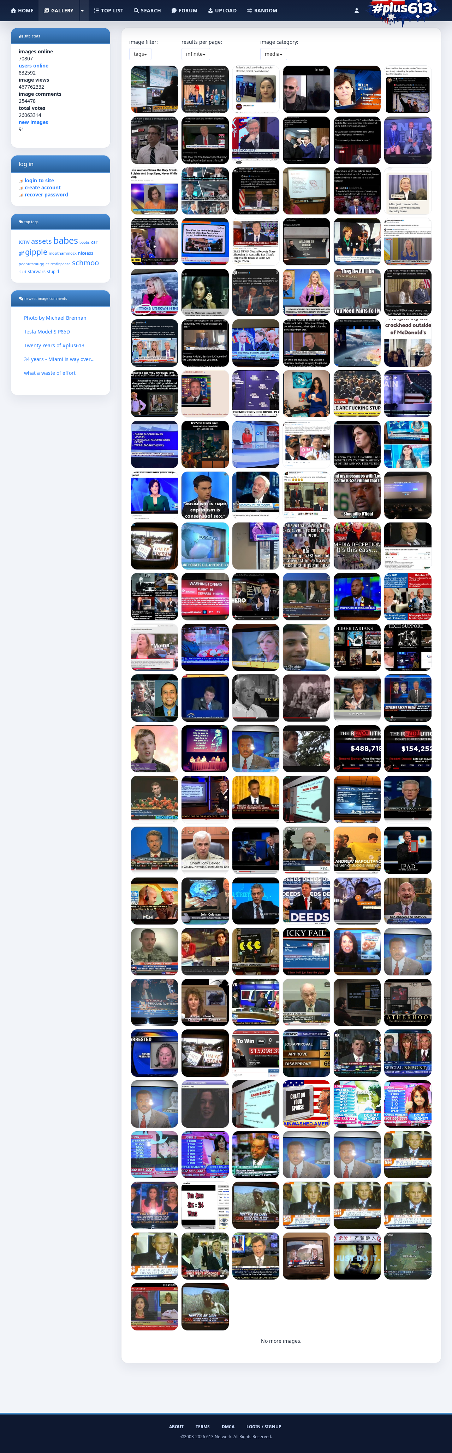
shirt (22, 272)
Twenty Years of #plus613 (54, 345)
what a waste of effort (50, 373)
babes (65, 240)
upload (225, 10)
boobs (84, 242)
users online (33, 65)
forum (187, 10)
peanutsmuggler (34, 263)
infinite (194, 54)
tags (139, 54)
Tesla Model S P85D (47, 331)
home (25, 10)
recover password (46, 194)
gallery (61, 10)
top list (112, 10)
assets (41, 241)
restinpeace (60, 264)
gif (21, 253)
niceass (85, 253)
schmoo (85, 262)
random (264, 10)
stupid (53, 271)
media (272, 54)
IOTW (24, 242)
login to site (39, 180)
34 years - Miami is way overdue (60, 359)
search (150, 10)
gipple (36, 252)
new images (33, 122)
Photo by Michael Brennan (55, 317)
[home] (403, 9)
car (94, 242)
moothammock (63, 253)
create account (43, 187)
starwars (37, 271)
